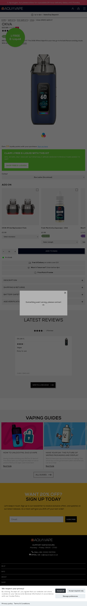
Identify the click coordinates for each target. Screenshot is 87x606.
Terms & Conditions (22, 604)
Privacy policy (7, 604)
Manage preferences (70, 596)
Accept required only (76, 591)
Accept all (60, 591)
